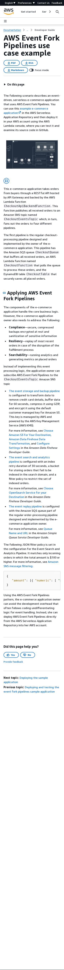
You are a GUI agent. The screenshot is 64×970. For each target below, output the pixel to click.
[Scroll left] (18, 12)
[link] (45, 30)
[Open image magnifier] (6, 181)
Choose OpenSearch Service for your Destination (31, 492)
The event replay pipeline (25, 506)
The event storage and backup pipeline (34, 391)
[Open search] (57, 11)
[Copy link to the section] (4, 293)
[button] (14, 84)
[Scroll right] (49, 12)
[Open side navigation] (5, 21)
